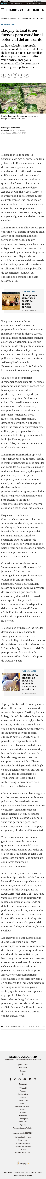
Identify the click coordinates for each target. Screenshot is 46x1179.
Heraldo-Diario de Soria (23, 1146)
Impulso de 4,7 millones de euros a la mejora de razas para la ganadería (30, 682)
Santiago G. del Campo (10, 128)
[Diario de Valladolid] (22, 10)
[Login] (43, 10)
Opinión (23, 1125)
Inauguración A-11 (17, 3)
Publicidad (23, 1068)
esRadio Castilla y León (23, 1152)
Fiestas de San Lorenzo (23, 1106)
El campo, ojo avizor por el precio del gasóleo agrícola (29, 301)
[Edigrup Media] (23, 1163)
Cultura (23, 1103)
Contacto (23, 1071)
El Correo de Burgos (23, 1143)
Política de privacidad (20, 1172)
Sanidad (23, 1109)
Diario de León (23, 1140)
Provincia (18, 18)
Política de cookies (35, 1172)
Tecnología (40, 1026)
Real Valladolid (31, 18)
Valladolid (6, 18)
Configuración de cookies (23, 1175)
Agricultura (16, 1026)
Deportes (23, 1097)
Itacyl (7, 1026)
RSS (23, 1074)
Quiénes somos (23, 1065)
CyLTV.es (23, 1149)
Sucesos (23, 1113)
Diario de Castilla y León (23, 1137)
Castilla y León (28, 1026)
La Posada (23, 1116)
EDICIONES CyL (37, 1)
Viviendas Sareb (32, 3)
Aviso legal (8, 1172)
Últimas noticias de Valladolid (23, 1128)
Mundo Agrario (8, 24)
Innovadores (23, 1122)
